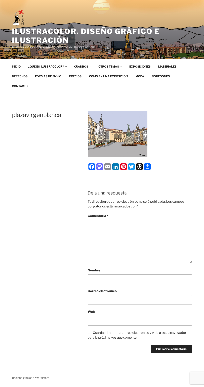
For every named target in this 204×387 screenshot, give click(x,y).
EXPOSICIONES (140, 66)
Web (91, 312)
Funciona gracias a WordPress (30, 377)
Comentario (98, 216)
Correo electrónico (102, 291)
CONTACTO (20, 86)
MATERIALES (167, 66)
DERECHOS (19, 76)
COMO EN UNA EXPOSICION (108, 76)
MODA (139, 76)
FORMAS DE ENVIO (48, 76)
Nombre (94, 270)
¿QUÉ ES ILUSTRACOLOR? (46, 66)
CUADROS (81, 66)
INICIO (16, 66)
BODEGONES (161, 76)
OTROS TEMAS (108, 66)
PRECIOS (75, 76)
